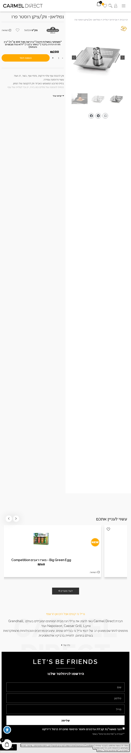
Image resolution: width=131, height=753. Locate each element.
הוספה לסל (26, 57)
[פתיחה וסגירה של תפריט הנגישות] (7, 730)
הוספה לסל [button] (65, 573)
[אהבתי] (9, 529)
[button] (123, 6)
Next (9, 518)
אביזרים (113, 19)
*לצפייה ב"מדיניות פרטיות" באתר (108, 733)
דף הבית (124, 19)
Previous (16, 518)
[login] (116, 6)
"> (98, 57)
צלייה (105, 19)
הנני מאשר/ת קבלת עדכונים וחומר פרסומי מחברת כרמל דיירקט (82, 729)
